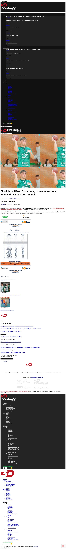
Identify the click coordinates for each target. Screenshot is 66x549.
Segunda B (8, 17)
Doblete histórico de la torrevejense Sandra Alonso (16, 76)
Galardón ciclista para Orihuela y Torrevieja (14, 68)
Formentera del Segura (13, 102)
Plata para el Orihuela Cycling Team (13, 53)
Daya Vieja (10, 100)
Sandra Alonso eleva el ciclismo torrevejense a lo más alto (17, 60)
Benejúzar (10, 88)
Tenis (7, 416)
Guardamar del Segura (12, 105)
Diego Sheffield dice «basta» (11, 43)
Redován (10, 114)
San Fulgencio (11, 117)
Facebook (5, 361)
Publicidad (27, 391)
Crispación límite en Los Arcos (12, 35)
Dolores (9, 101)
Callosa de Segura (12, 93)
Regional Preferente (10, 408)
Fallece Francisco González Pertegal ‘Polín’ (13, 352)
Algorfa (9, 86)
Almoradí (10, 87)
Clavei (8, 392)
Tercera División (9, 407)
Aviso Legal (3, 391)
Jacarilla (10, 106)
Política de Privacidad (11, 391)
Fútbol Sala (8, 420)
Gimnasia (8, 417)
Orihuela (10, 110)
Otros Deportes (18, 198)
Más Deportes (6, 48)
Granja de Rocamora (12, 104)
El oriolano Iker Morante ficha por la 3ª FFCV (11, 331)
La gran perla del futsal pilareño (7, 310)
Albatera (10, 84)
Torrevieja (10, 121)
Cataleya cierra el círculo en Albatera (11, 337)
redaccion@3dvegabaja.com (36, 377)
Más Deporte (8, 198)
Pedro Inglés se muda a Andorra (12, 27)
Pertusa (3, 204)
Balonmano (3, 198)
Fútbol (4, 15)
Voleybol (8, 421)
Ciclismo (7, 50)
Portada (4, 13)
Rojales (9, 115)
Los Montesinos (11, 108)
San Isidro (10, 118)
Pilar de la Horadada (12, 111)
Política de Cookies (20, 391)
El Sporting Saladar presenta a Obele (11, 342)
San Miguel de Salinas (12, 119)
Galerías (5, 81)
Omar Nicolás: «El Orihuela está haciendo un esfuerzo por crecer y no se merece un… (23, 20)
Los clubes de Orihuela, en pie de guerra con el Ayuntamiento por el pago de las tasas (21, 328)
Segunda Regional (10, 411)
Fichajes (7, 412)
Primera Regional (10, 409)
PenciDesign (35, 546)
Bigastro (10, 92)
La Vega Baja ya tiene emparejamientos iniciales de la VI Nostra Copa (17, 326)
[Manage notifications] (63, 546)
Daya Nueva (10, 99)
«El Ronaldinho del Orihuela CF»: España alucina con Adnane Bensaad (20, 347)
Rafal (9, 113)
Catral (9, 95)
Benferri (10, 90)
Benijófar (10, 91)
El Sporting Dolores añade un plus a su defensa (10, 295)
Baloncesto (8, 418)
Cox (9, 97)
